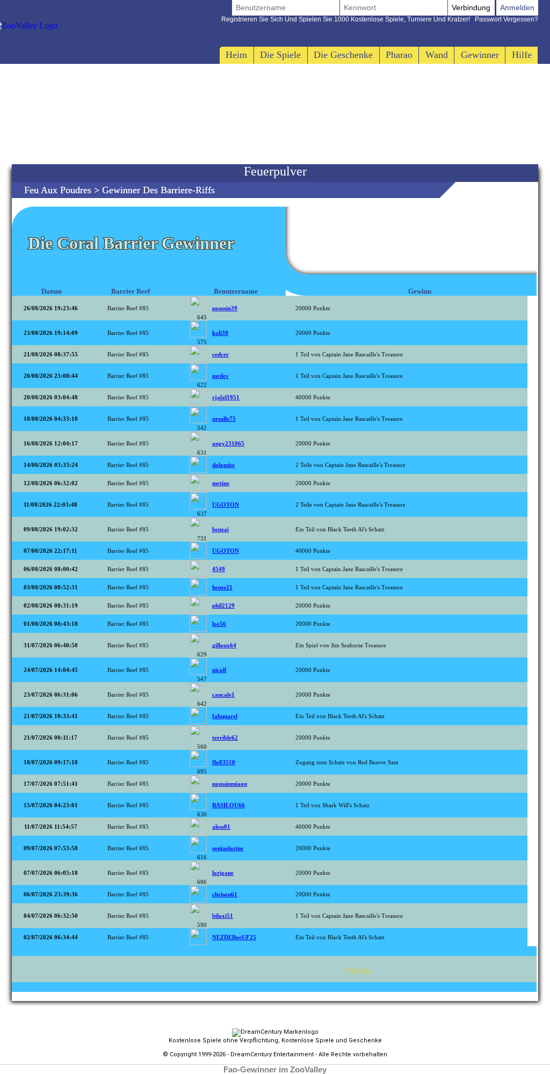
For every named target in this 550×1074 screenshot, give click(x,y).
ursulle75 (224, 418)
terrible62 (225, 737)
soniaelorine (227, 848)
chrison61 (224, 894)
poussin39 (224, 308)
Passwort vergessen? (379, 19)
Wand (436, 54)
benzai (220, 529)
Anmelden (517, 7)
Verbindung (471, 7)
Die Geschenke (343, 54)
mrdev (220, 375)
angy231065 (228, 443)
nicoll (219, 670)
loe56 (219, 623)
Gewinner (480, 54)
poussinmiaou (229, 783)
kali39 (220, 333)
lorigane (223, 873)
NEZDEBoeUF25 (234, 937)
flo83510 (223, 762)
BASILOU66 (228, 805)
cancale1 (223, 694)
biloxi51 (222, 915)
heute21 (222, 587)
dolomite (223, 465)
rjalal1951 (226, 397)
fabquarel (224, 716)
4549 (218, 569)
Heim (236, 54)
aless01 (221, 826)
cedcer (220, 354)
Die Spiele (280, 54)
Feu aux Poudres (57, 190)
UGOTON (225, 504)
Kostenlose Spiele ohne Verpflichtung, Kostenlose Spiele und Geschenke (275, 1040)
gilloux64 (224, 645)
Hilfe (522, 54)
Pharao (399, 54)
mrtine (220, 483)
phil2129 (223, 605)
